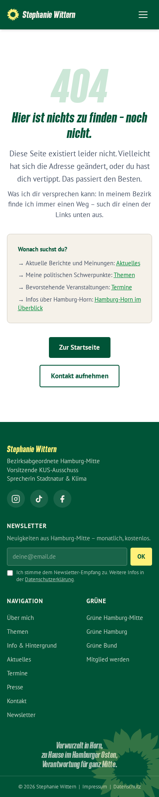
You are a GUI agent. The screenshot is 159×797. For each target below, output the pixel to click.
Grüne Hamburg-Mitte (114, 618)
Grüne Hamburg (106, 631)
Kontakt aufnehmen (79, 375)
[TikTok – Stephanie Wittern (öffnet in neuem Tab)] (39, 499)
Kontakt (16, 701)
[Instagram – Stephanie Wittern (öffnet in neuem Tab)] (16, 499)
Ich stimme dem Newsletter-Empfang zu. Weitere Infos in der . (80, 576)
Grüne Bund (101, 645)
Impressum (95, 786)
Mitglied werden (107, 659)
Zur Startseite (79, 347)
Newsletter (21, 715)
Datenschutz (127, 786)
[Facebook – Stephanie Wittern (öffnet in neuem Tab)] (62, 499)
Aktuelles (128, 263)
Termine (121, 287)
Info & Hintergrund (32, 645)
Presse (15, 687)
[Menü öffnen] (143, 15)
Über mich (20, 618)
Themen (124, 275)
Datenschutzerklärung (49, 579)
